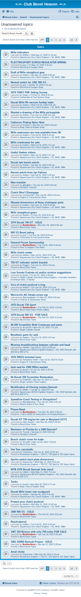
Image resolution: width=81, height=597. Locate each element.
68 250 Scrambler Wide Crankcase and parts (36, 324)
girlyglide (27, 185)
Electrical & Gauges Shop (31, 67)
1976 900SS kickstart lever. (26, 357)
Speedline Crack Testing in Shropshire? (34, 399)
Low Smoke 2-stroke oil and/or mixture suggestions (41, 272)
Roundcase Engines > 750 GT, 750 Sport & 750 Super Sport (47, 454)
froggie (26, 265)
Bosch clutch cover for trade (27, 439)
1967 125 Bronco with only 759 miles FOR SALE (38, 531)
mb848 (26, 347)
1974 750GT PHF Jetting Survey (29, 92)
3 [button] (56, 40)
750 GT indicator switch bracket (29, 262)
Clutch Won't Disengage (25, 192)
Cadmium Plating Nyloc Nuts (27, 122)
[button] (42, 40)
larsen (25, 370)
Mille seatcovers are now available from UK (36, 132)
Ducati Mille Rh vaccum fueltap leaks (32, 102)
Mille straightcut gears (24, 212)
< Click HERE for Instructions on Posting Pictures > (43, 414)
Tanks (14, 481)
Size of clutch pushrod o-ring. (28, 284)
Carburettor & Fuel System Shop (35, 97)
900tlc (25, 390)
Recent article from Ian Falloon (29, 172)
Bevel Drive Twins (28, 227)
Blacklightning (29, 402)
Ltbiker (26, 472)
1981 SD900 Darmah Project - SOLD (31, 541)
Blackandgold (29, 297)
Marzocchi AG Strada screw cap (29, 294)
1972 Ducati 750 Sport (23, 304)
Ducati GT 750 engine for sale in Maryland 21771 (39, 419)
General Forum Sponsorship (27, 242)
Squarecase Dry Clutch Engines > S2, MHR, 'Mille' (43, 57)
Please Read (18, 409)
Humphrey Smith (30, 360)
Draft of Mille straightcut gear (28, 72)
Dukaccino (27, 462)
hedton (26, 55)
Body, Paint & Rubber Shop (32, 127)
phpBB (31, 590)
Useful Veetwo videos (23, 152)
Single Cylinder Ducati (30, 330)
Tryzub (26, 432)
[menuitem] (10, 11)
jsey (24, 65)
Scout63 (26, 442)
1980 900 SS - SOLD (22, 511)
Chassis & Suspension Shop (33, 299)
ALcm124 (27, 327)
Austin (25, 484)
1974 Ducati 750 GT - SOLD (26, 222)
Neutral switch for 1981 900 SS (28, 82)
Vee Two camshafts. (22, 449)
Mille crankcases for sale (25, 142)
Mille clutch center (21, 252)
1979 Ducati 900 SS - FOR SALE (29, 314)
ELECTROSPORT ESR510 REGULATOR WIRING (38, 62)
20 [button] (71, 40)
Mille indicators (20, 52)
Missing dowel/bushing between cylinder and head (40, 344)
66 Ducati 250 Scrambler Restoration (32, 377)
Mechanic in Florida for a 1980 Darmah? (34, 429)
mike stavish (28, 422)
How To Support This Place (32, 247)
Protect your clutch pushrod (27, 501)
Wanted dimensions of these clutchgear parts (37, 202)
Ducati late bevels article (25, 162)
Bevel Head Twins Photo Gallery (34, 310)
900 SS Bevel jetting (22, 232)
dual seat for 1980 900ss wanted (29, 367)
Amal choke (17, 551)
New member (18, 182)
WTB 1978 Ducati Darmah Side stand (32, 469)
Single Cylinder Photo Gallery (33, 382)
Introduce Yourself (28, 187)
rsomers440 (28, 195)
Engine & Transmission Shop (33, 197)
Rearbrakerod (18, 521)
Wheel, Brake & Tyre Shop (32, 404)
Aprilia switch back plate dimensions (32, 459)
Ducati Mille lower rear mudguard (30, 491)
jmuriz (25, 275)
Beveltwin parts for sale (24, 334)
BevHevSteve (29, 225)
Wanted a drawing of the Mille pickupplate (35, 112)
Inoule (25, 95)
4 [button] (60, 40)
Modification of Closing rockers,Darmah (34, 387)
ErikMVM (27, 380)
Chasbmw (27, 452)
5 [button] (64, 40)
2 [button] (51, 40)
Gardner (26, 125)
